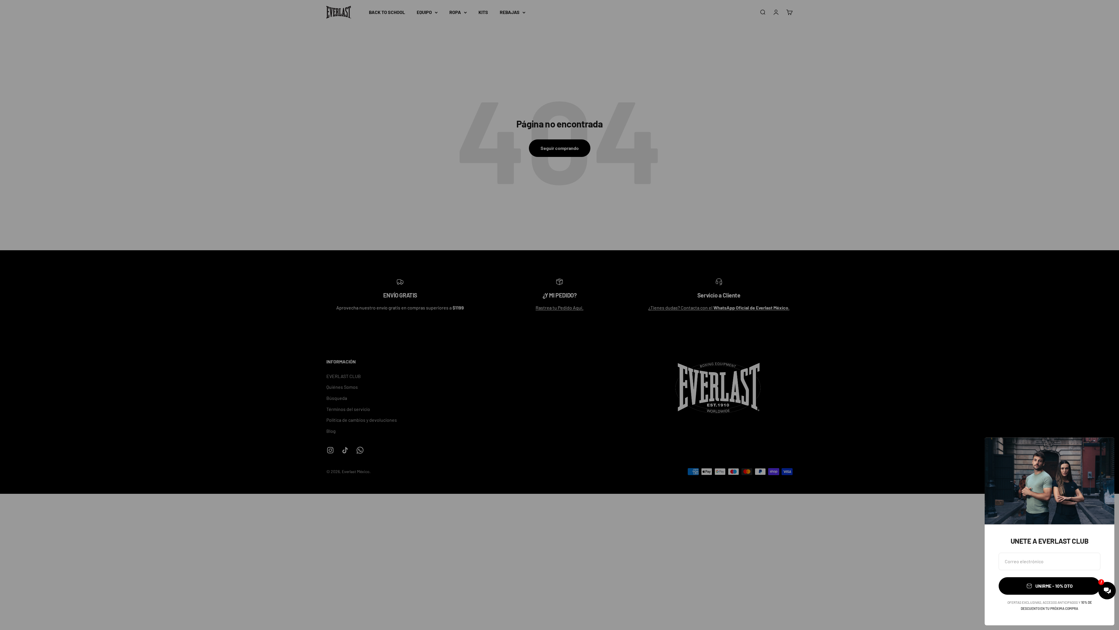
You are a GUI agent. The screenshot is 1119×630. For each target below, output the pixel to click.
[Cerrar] (1102, 449)
